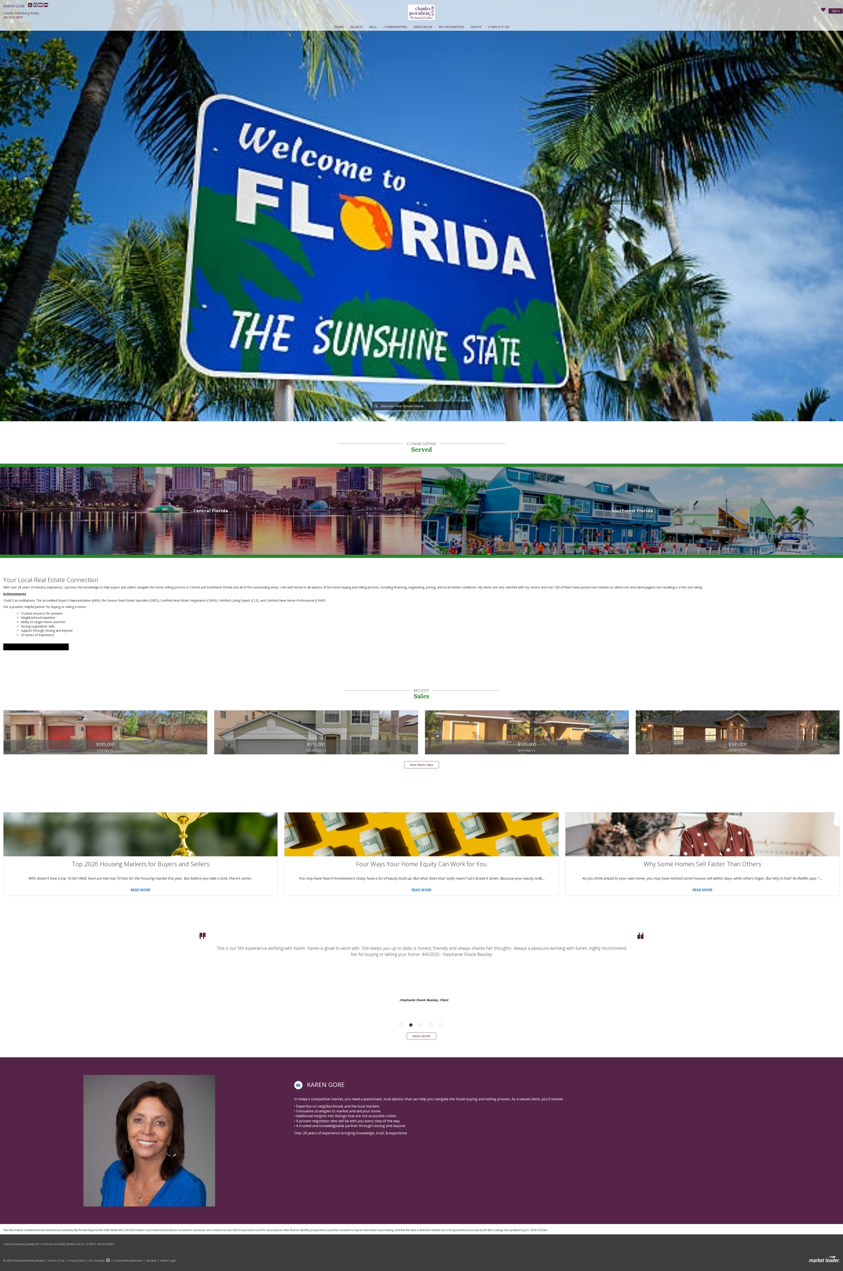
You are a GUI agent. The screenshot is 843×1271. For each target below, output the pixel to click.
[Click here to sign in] (823, 11)
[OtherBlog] (46, 6)
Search (356, 27)
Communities (395, 27)
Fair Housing (96, 1260)
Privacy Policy (76, 1260)
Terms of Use (56, 1260)
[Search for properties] (376, 406)
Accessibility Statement (128, 1260)
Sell (373, 27)
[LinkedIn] (30, 6)
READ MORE (421, 1036)
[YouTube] (41, 6)
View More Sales (421, 765)
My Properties (451, 27)
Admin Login (168, 1260)
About (476, 27)
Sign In (836, 11)
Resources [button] (423, 27)
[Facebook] (35, 6)
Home (339, 27)
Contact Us (498, 27)
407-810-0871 (13, 17)
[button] (298, 1085)
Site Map (151, 1260)
